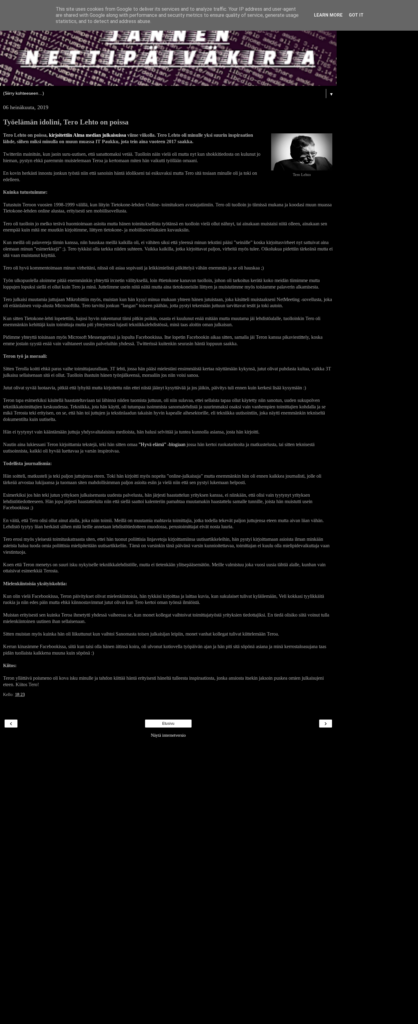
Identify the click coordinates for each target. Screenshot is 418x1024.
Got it (356, 15)
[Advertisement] (168, 833)
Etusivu (168, 723)
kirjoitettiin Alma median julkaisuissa (87, 135)
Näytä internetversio (168, 735)
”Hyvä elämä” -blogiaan (162, 444)
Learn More (328, 15)
